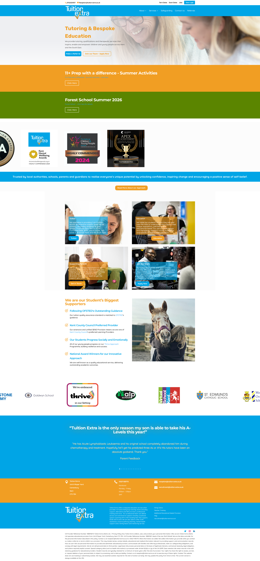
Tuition (74, 238)
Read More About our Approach (131, 188)
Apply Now (142, 283)
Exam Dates (173, 3)
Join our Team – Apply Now (97, 54)
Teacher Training (160, 510)
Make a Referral (73, 54)
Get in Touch (76, 283)
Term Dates (163, 3)
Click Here (72, 83)
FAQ (155, 516)
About (141, 11)
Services (152, 11)
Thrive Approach (111, 344)
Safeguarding (166, 11)
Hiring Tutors (158, 508)
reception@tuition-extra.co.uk (170, 482)
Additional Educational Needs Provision (167, 513)
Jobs (180, 3)
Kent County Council (78, 332)
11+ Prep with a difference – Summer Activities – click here (86, 77)
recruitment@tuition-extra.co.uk (171, 487)
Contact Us (180, 11)
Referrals (191, 11)
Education (157, 238)
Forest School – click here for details (79, 104)
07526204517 (71, 3)
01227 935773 (123, 482)
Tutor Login (189, 2)
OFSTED (119, 315)
